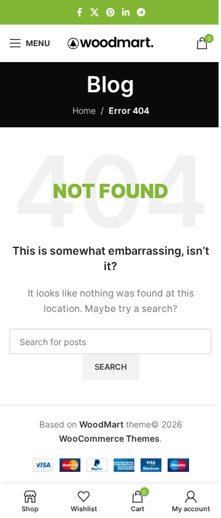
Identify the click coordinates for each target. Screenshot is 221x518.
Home (84, 110)
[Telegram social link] (141, 12)
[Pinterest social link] (110, 12)
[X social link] (95, 12)
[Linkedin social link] (125, 12)
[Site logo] (110, 42)
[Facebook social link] (79, 12)
